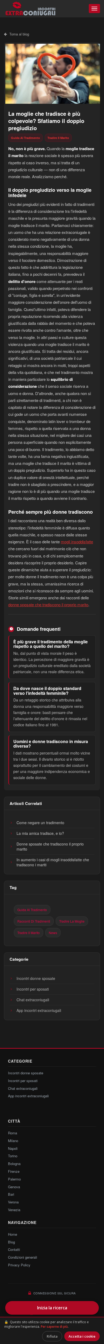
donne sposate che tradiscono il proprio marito (48, 604)
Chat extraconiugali (33, 999)
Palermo (14, 1179)
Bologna (14, 1163)
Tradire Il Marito (58, 138)
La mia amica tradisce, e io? (40, 833)
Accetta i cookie (82, 1336)
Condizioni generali (22, 1257)
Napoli (13, 1148)
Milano (13, 1140)
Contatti (14, 1249)
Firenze (13, 1171)
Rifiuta (52, 1336)
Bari (11, 1194)
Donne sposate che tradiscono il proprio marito (50, 846)
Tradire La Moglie (72, 921)
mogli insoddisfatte (77, 541)
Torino (12, 1155)
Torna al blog (18, 34)
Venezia (14, 1209)
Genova (14, 1186)
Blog (11, 1242)
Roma (12, 1132)
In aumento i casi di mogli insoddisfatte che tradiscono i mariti (53, 862)
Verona (13, 1202)
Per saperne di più (54, 1326)
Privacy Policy (19, 1264)
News (53, 932)
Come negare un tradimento (40, 822)
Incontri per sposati (33, 989)
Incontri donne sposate (36, 978)
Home (12, 1234)
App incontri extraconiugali (39, 1010)
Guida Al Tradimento (25, 138)
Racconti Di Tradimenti (33, 921)
